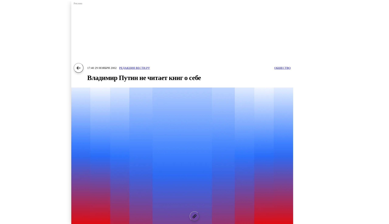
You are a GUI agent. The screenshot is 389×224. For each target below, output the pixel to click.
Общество (282, 67)
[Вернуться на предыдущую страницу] (78, 68)
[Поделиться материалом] (194, 216)
